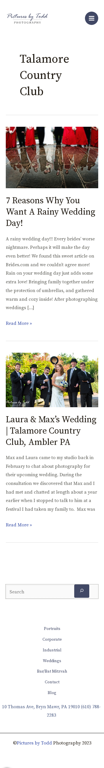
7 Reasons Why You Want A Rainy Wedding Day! (50, 212)
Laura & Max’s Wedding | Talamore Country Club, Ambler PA (51, 431)
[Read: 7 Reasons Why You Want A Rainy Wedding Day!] (52, 157)
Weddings (52, 661)
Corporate (52, 639)
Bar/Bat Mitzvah (52, 671)
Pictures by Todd (34, 743)
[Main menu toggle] (91, 18)
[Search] (81, 590)
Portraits (52, 628)
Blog (52, 692)
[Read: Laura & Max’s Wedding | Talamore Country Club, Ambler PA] (52, 380)
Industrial (52, 650)
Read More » (19, 322)
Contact (52, 682)
